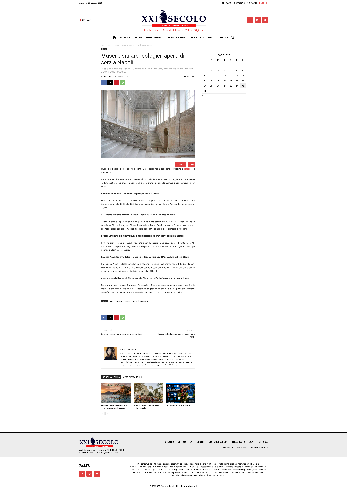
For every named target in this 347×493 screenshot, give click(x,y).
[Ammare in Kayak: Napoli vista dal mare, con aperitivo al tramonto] (116, 393)
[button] (232, 37)
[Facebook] (250, 20)
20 (225, 80)
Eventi (110, 45)
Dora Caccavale (110, 76)
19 (218, 80)
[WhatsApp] (122, 82)
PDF (192, 164)
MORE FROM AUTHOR (132, 377)
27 (225, 85)
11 (211, 75)
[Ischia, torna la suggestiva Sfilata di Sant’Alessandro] (148, 393)
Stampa (180, 164)
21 (231, 80)
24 (205, 85)
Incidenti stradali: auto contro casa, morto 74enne (176, 335)
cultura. (119, 301)
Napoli (187, 168)
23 (243, 80)
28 (231, 85)
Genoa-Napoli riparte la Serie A (178, 405)
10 (205, 75)
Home (103, 45)
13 (225, 75)
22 (237, 80)
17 (205, 80)
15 (237, 75)
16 (243, 75)
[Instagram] (258, 20)
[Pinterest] (116, 82)
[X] (110, 82)
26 (218, 85)
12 (218, 75)
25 (211, 85)
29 (237, 85)
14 (231, 75)
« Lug (204, 95)
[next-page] (107, 413)
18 (211, 80)
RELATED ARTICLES (111, 377)
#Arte (111, 301)
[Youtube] (265, 20)
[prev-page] (103, 413)
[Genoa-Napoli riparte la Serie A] (180, 393)
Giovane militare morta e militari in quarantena (121, 334)
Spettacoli (144, 301)
